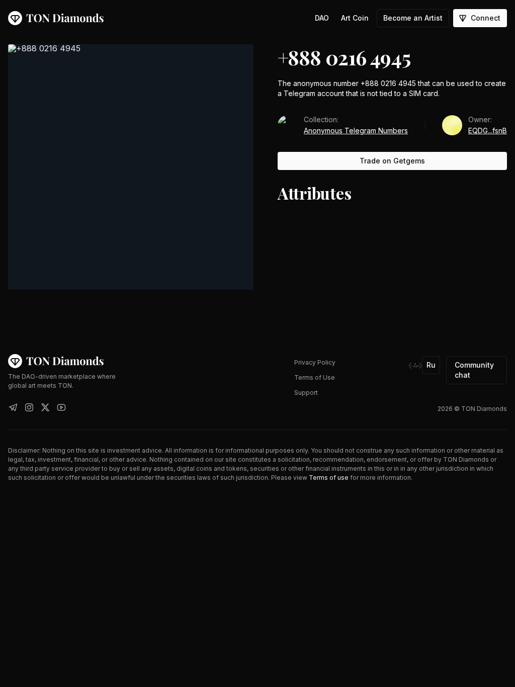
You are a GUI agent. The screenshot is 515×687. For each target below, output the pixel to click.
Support (306, 392)
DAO (322, 18)
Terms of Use (314, 377)
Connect (485, 18)
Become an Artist (413, 18)
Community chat (474, 370)
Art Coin (355, 18)
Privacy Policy (314, 362)
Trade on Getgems (392, 160)
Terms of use (329, 477)
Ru (431, 365)
